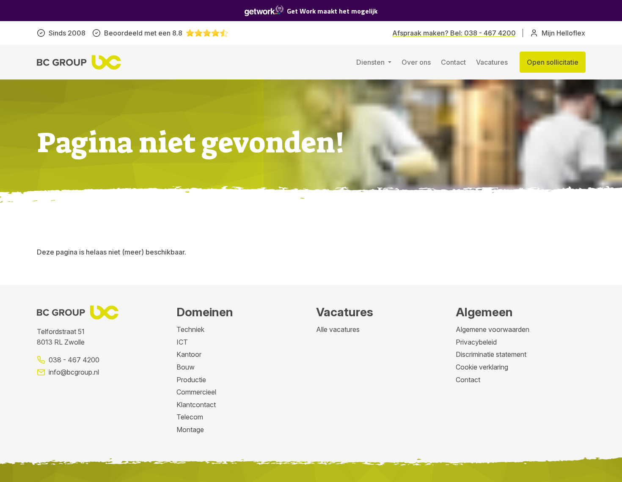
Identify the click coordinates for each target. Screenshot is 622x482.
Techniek (190, 329)
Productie (191, 379)
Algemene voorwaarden (492, 329)
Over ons (416, 62)
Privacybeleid (476, 342)
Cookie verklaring (482, 367)
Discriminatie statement (491, 354)
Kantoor (188, 354)
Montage (190, 429)
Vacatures (492, 62)
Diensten (371, 62)
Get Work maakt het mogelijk (332, 11)
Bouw (185, 367)
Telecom (189, 417)
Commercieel (196, 392)
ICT (182, 342)
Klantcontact (196, 404)
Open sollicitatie (552, 62)
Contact (453, 62)
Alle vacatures (338, 329)
